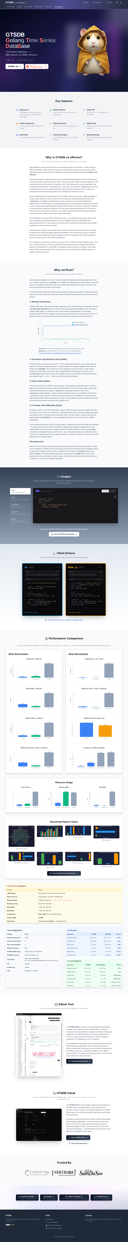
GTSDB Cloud (58, 6)
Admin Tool (98, 2)
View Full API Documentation (64, 534)
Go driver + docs (31, 612)
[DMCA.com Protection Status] (24, 1225)
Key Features (11, 6)
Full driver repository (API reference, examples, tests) (65, 620)
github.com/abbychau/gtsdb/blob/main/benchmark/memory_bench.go (61, 353)
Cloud (110, 2)
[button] (22, 836)
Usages (19, 6)
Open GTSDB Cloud (78, 1137)
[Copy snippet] (115, 496)
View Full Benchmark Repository (64, 873)
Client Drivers (39, 6)
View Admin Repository (79, 1061)
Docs (87, 2)
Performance (28, 6)
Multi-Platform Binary (26, 60)
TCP (113, 491)
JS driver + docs (75, 612)
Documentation (53, 1222)
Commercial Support (55, 1228)
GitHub (50, 1219)
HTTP (106, 491)
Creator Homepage (54, 1225)
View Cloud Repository (79, 1143)
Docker (12, 60)
